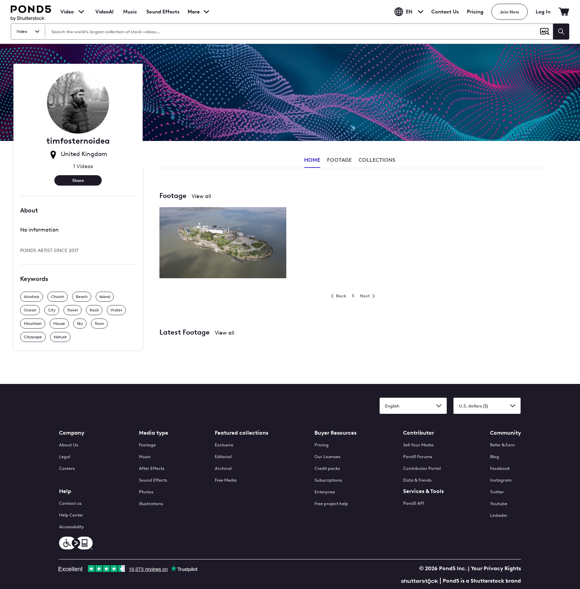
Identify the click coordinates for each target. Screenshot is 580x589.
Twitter (497, 491)
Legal (64, 456)
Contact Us (445, 12)
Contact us (70, 503)
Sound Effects (163, 16)
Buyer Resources (335, 433)
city (51, 310)
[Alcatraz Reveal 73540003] (222, 243)
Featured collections (241, 433)
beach (82, 296)
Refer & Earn (502, 444)
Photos (146, 491)
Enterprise (325, 491)
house (59, 323)
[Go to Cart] (564, 11)
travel (72, 310)
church (57, 296)
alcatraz (31, 296)
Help (65, 491)
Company (71, 433)
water (116, 310)
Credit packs (327, 468)
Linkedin (498, 515)
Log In (543, 12)
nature (60, 337)
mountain (33, 323)
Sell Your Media (418, 444)
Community (505, 433)
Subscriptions (328, 480)
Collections (376, 160)
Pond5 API (413, 503)
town (99, 323)
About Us (68, 444)
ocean (30, 310)
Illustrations (151, 503)
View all (201, 196)
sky (80, 323)
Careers (67, 468)
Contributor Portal (422, 468)
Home (312, 160)
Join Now (509, 11)
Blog (494, 456)
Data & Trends (417, 480)
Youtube (498, 503)
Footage (147, 444)
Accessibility (71, 526)
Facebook (500, 468)
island (104, 296)
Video (67, 12)
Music (145, 456)
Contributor (418, 433)
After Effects (151, 468)
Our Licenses (327, 456)
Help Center (71, 515)
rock (94, 310)
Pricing (475, 12)
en (409, 12)
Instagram (501, 480)
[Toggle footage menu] (81, 11)
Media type (153, 433)
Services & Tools (423, 491)
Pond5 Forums (417, 456)
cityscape (33, 337)
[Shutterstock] (420, 580)
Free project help (331, 503)
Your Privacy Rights (496, 568)
